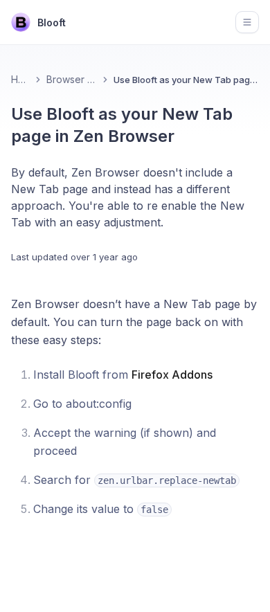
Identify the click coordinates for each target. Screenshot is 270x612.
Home (20, 79)
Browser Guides (71, 79)
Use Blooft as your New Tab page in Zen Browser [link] (186, 79)
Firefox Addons (172, 374)
